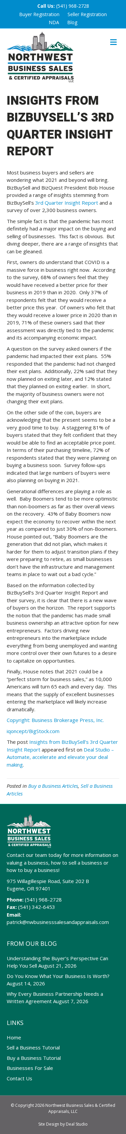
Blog (72, 22)
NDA (54, 22)
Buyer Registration (39, 14)
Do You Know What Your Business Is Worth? (58, 976)
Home (14, 1037)
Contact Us (19, 1078)
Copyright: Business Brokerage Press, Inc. (55, 720)
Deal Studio (77, 1124)
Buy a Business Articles (53, 785)
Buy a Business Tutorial (34, 1057)
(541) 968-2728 (72, 6)
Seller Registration (87, 14)
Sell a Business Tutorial (33, 1047)
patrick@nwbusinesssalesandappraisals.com (58, 922)
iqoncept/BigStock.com (33, 731)
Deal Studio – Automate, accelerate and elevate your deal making (60, 757)
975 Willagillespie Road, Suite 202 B (48, 881)
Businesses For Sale (30, 1068)
